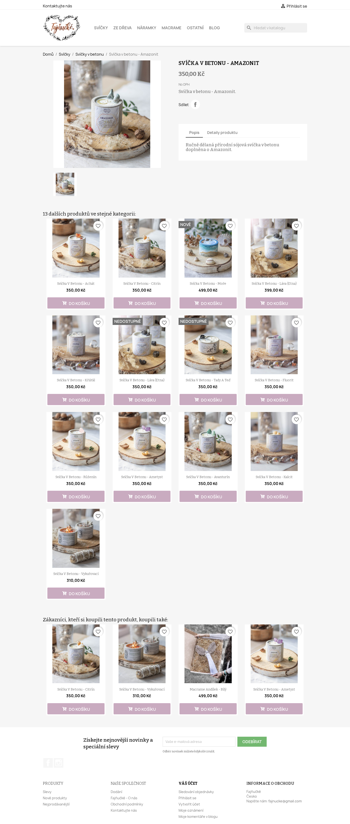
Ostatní (195, 27)
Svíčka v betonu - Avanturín (208, 477)
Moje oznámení (191, 810)
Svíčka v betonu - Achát (76, 284)
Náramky (146, 27)
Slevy (47, 792)
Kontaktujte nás (57, 6)
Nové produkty (55, 798)
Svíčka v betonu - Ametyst (142, 477)
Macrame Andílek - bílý (208, 689)
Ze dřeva (122, 27)
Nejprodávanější (56, 804)
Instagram (58, 763)
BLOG (214, 27)
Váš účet (188, 783)
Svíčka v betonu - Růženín (75, 477)
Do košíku (79, 303)
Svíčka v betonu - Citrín (141, 284)
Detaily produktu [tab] (222, 132)
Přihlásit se (187, 798)
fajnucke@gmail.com (285, 801)
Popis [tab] (194, 132)
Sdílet (195, 104)
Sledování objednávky (196, 792)
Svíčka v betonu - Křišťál (76, 380)
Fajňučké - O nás (124, 798)
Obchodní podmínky (127, 804)
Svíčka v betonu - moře (208, 284)
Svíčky (101, 27)
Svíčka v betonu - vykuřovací (76, 574)
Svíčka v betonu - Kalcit (274, 477)
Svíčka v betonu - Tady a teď (208, 380)
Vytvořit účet (189, 804)
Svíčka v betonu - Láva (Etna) (274, 284)
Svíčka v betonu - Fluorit (274, 380)
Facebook (48, 763)
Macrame (171, 27)
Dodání (116, 792)
